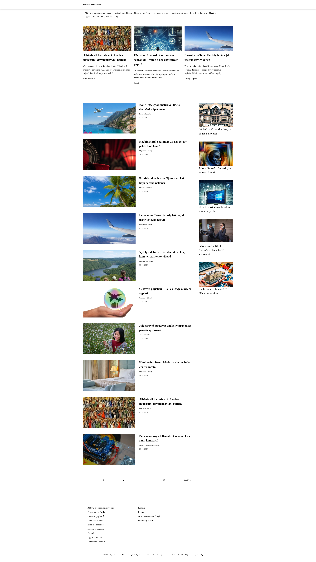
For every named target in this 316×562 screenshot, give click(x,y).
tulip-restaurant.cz (92, 4)
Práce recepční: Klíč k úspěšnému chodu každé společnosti (211, 250)
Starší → (187, 480)
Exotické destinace (179, 13)
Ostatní (212, 13)
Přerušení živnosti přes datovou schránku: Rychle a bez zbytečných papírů (156, 60)
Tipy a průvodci (92, 16)
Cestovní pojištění (142, 13)
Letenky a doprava (198, 13)
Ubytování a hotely (109, 16)
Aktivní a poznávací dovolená (98, 13)
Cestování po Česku (123, 13)
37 (164, 480)
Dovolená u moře (160, 13)
